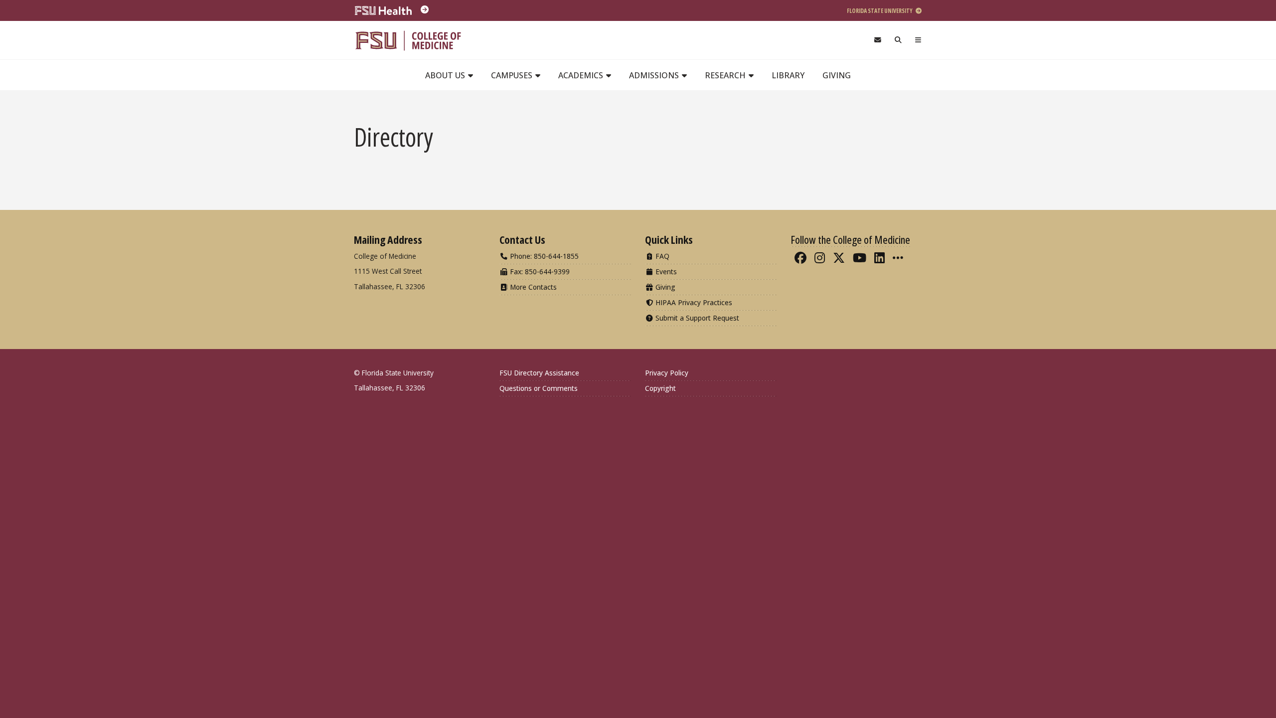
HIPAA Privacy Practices (692, 302)
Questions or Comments (538, 388)
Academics (581, 75)
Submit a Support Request (696, 318)
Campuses (512, 75)
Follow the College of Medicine (850, 239)
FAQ (661, 256)
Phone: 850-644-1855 (543, 256)
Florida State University (880, 10)
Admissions (655, 75)
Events (665, 271)
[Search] (898, 40)
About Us (446, 75)
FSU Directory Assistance (539, 372)
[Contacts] (877, 40)
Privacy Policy (666, 372)
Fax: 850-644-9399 (539, 271)
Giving (836, 75)
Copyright (660, 388)
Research (726, 75)
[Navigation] (918, 40)
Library (788, 75)
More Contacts (532, 287)
